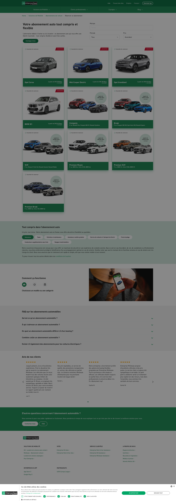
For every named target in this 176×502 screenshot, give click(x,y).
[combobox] (171, 486)
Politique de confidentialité (33, 493)
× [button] (174, 486)
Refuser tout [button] (158, 493)
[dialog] (88, 493)
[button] (69, 500)
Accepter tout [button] (133, 493)
